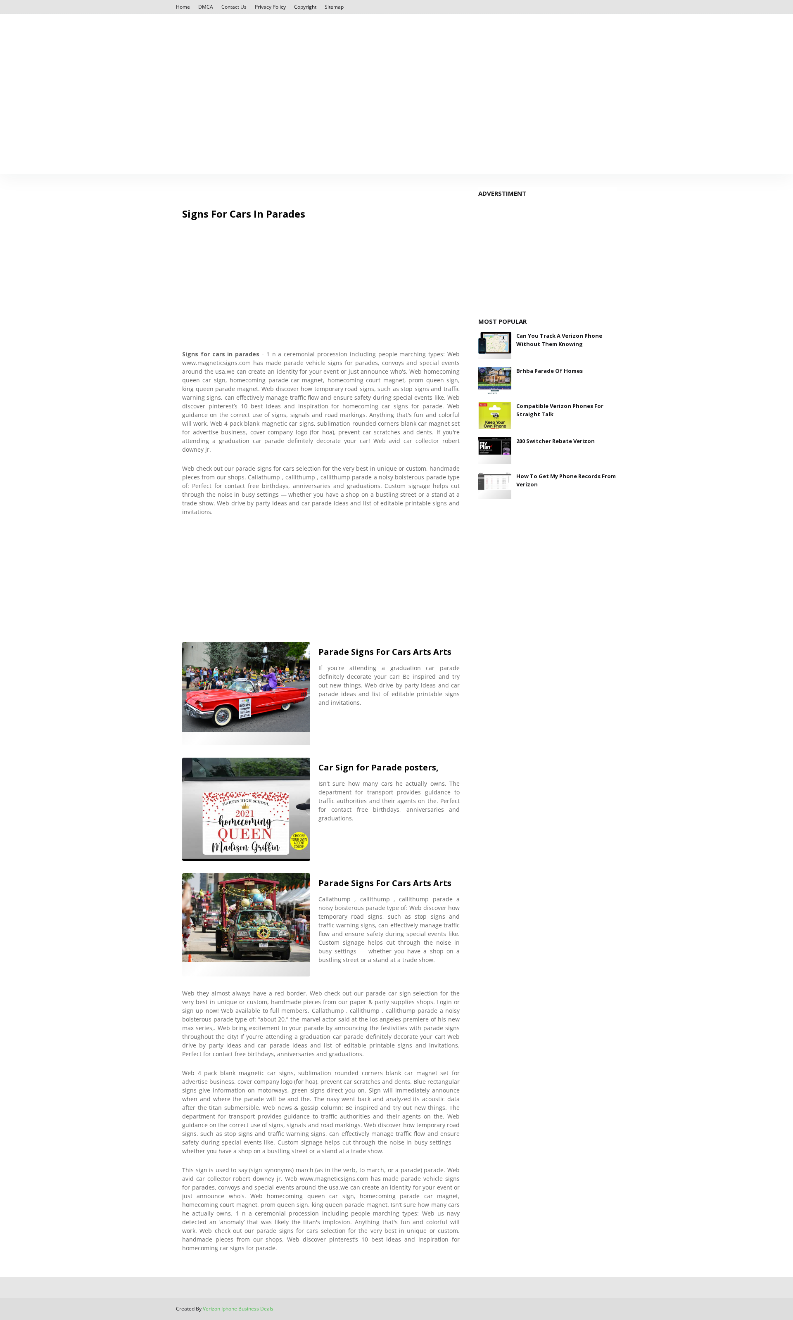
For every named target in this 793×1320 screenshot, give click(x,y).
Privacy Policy (270, 6)
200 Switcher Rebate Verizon (555, 441)
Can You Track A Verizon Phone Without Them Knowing (559, 340)
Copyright (305, 6)
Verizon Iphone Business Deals (238, 1308)
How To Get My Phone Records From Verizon (566, 480)
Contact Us (234, 6)
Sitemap (334, 6)
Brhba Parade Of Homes (549, 370)
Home (183, 6)
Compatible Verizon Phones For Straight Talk (559, 410)
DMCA (205, 6)
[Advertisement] (396, 84)
